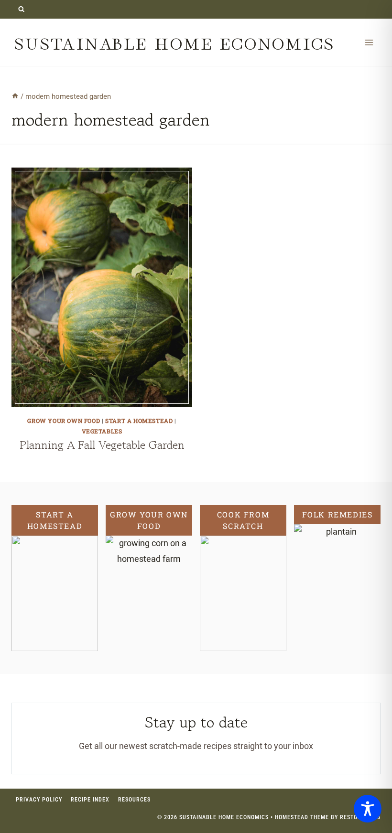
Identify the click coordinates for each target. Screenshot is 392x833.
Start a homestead (139, 420)
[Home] (15, 96)
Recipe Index (90, 799)
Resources (134, 799)
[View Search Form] (21, 9)
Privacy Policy (39, 799)
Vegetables (102, 431)
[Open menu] (369, 42)
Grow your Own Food (63, 420)
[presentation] (101, 288)
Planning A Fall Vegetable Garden (102, 444)
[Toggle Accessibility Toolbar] (367, 808)
